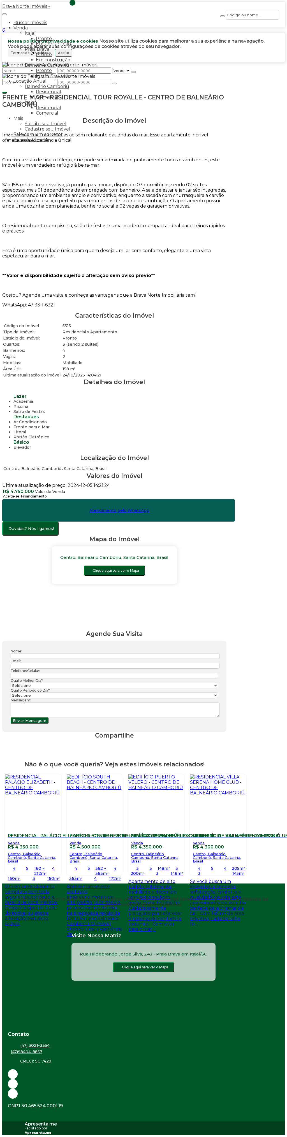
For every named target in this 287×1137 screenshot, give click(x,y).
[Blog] (143, 1084)
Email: (16, 661)
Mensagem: (21, 700)
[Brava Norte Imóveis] (143, 1094)
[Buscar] (222, 16)
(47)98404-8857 (26, 1051)
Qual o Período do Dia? (30, 690)
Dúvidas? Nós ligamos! (31, 528)
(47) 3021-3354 (35, 1045)
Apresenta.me (41, 1124)
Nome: (16, 651)
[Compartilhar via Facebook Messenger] (120, 746)
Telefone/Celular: (25, 671)
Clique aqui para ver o (116, 570)
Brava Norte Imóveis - (26, 6)
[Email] (143, 1074)
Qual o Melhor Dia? (27, 680)
